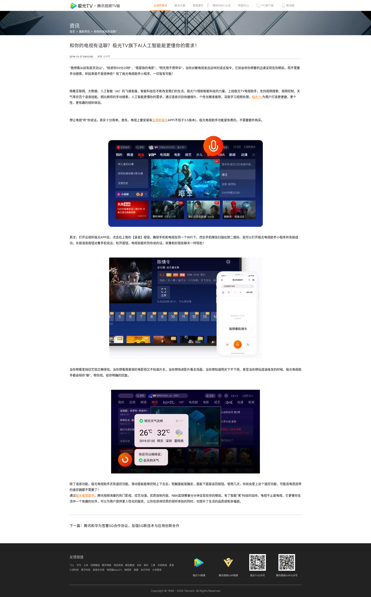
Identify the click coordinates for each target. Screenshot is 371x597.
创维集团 (95, 565)
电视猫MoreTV (114, 569)
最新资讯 (84, 31)
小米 (85, 565)
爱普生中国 (98, 569)
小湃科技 (74, 569)
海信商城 (118, 565)
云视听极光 (160, 5)
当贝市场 (145, 569)
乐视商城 (162, 565)
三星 (153, 565)
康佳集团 (129, 565)
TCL (72, 565)
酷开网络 (106, 565)
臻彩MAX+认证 (222, 5)
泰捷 (136, 569)
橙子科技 (85, 569)
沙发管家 (157, 569)
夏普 (171, 565)
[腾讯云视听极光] (98, 5)
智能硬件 (198, 5)
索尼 (146, 565)
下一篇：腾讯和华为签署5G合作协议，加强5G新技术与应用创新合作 (124, 526)
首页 (72, 31)
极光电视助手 (85, 495)
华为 (79, 565)
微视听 (127, 569)
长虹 (139, 565)
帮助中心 (243, 5)
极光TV (257, 97)
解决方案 (179, 5)
